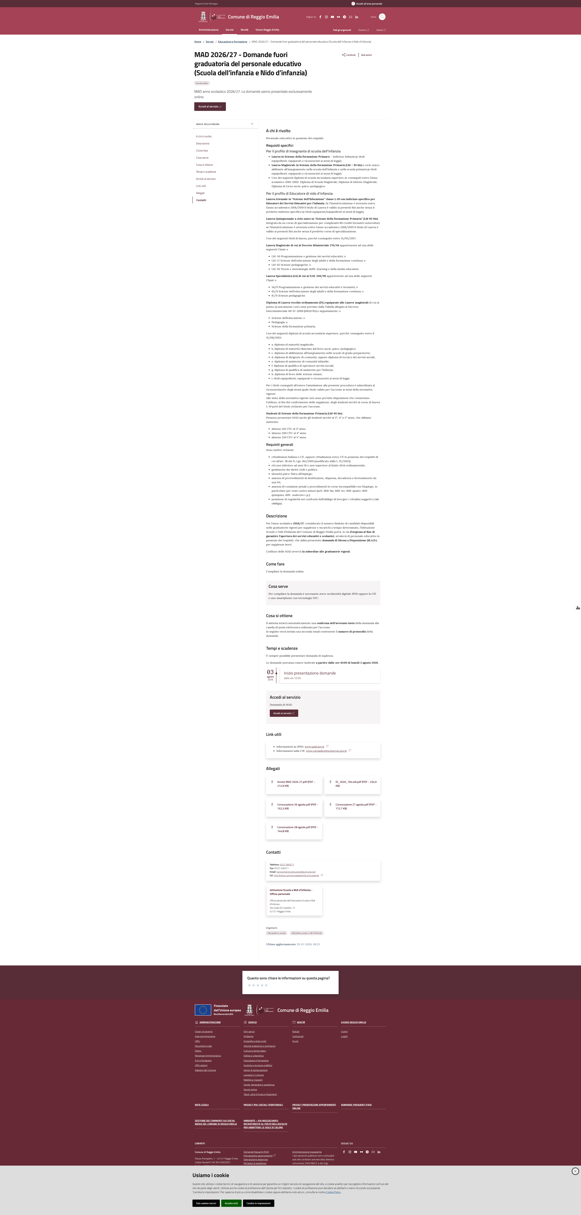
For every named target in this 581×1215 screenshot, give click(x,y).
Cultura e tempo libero (255, 1051)
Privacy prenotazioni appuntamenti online (314, 1106)
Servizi (209, 42)
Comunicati (298, 1036)
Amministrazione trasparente (307, 1152)
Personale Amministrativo (208, 1055)
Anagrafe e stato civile (255, 1041)
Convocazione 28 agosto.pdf (297, 829)
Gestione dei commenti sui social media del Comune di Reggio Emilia (216, 1122)
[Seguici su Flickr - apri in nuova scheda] (337, 16)
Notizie (295, 1031)
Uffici (197, 1041)
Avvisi (295, 1041)
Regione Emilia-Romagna (206, 3)
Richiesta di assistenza (255, 1163)
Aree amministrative (205, 1036)
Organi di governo (204, 1031)
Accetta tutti (231, 1203)
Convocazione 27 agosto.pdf (356, 806)
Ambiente (248, 1036)
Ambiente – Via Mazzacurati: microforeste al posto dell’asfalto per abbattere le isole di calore (265, 1124)
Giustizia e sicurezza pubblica (258, 1065)
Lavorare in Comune (254, 1075)
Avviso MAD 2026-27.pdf (296, 784)
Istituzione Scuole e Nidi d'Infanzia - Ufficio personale (291, 892)
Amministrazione (210, 1022)
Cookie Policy (333, 1192)
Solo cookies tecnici (206, 1203)
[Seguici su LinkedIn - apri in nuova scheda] (355, 16)
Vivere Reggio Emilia (353, 1022)
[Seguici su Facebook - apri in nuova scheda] (319, 16)
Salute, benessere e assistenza (259, 1084)
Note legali (202, 1105)
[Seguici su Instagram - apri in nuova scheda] (325, 16)
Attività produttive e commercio (259, 1046)
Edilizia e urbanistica (254, 1055)
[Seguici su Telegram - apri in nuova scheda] (343, 16)
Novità (301, 1022)
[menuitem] (208, 30)
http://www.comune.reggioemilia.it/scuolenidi (296, 875)
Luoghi (344, 1036)
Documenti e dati (203, 1046)
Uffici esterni (201, 1065)
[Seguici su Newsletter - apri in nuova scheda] (349, 16)
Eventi (344, 1031)
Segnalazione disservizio (256, 1159)
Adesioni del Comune (205, 1070)
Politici (198, 1051)
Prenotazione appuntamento (258, 1155)
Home (197, 42)
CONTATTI (200, 1143)
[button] (382, 16)
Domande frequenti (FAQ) (356, 1105)
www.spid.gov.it (314, 746)
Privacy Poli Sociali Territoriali (263, 1105)
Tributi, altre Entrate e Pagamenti (260, 1094)
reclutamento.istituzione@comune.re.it (296, 872)
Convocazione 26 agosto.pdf (297, 806)
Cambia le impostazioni (259, 1203)
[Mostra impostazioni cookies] (578, 607)
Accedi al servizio (208, 106)
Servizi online (250, 1089)
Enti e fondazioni (203, 1060)
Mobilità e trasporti (253, 1080)
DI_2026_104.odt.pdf (356, 784)
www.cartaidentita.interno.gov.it (326, 751)
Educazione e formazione (232, 42)
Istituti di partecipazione (256, 1070)
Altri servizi (249, 1031)
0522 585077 (287, 864)
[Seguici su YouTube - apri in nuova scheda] (331, 16)
